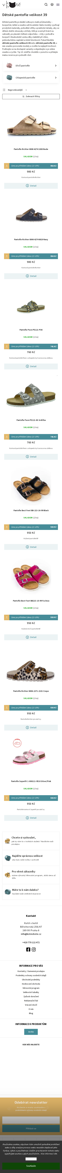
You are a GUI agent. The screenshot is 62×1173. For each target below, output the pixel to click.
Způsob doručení (31, 996)
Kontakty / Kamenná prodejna (31, 971)
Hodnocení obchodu (31, 983)
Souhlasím (31, 1166)
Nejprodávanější (15, 90)
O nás (31, 1009)
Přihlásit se (31, 1128)
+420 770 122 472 (31, 942)
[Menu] (58, 5)
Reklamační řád (31, 1000)
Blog (31, 1013)
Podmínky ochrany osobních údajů (31, 975)
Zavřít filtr (31, 96)
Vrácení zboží (31, 1004)
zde (55, 1153)
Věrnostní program (31, 988)
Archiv (31, 1031)
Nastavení (31, 1159)
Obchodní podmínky (31, 979)
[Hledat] (46, 5)
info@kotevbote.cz (31, 934)
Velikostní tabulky (31, 992)
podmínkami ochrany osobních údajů (31, 1110)
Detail (33, 185)
